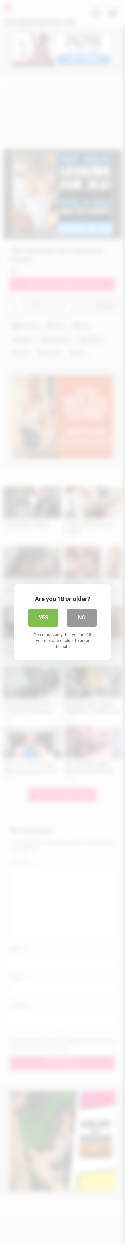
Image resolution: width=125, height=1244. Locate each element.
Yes (43, 617)
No (82, 617)
